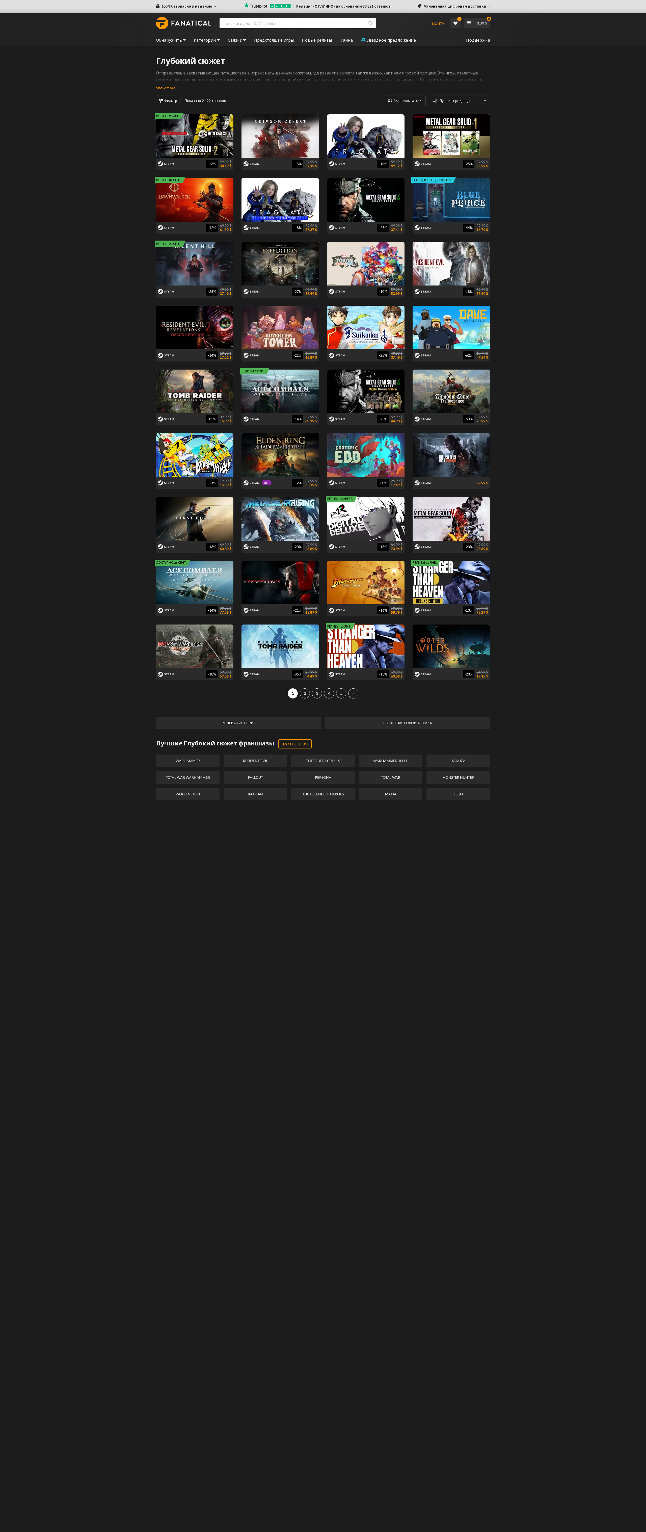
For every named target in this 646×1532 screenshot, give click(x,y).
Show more (165, 87)
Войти (438, 23)
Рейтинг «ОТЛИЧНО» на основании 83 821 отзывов (343, 6)
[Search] (370, 23)
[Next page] (353, 693)
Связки (235, 40)
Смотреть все (295, 744)
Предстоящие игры (274, 40)
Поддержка (478, 40)
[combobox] (322, 23)
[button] (186, 6)
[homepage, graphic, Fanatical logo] (183, 23)
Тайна (346, 40)
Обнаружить (169, 40)
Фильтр (170, 100)
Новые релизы (317, 40)
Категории (205, 40)
